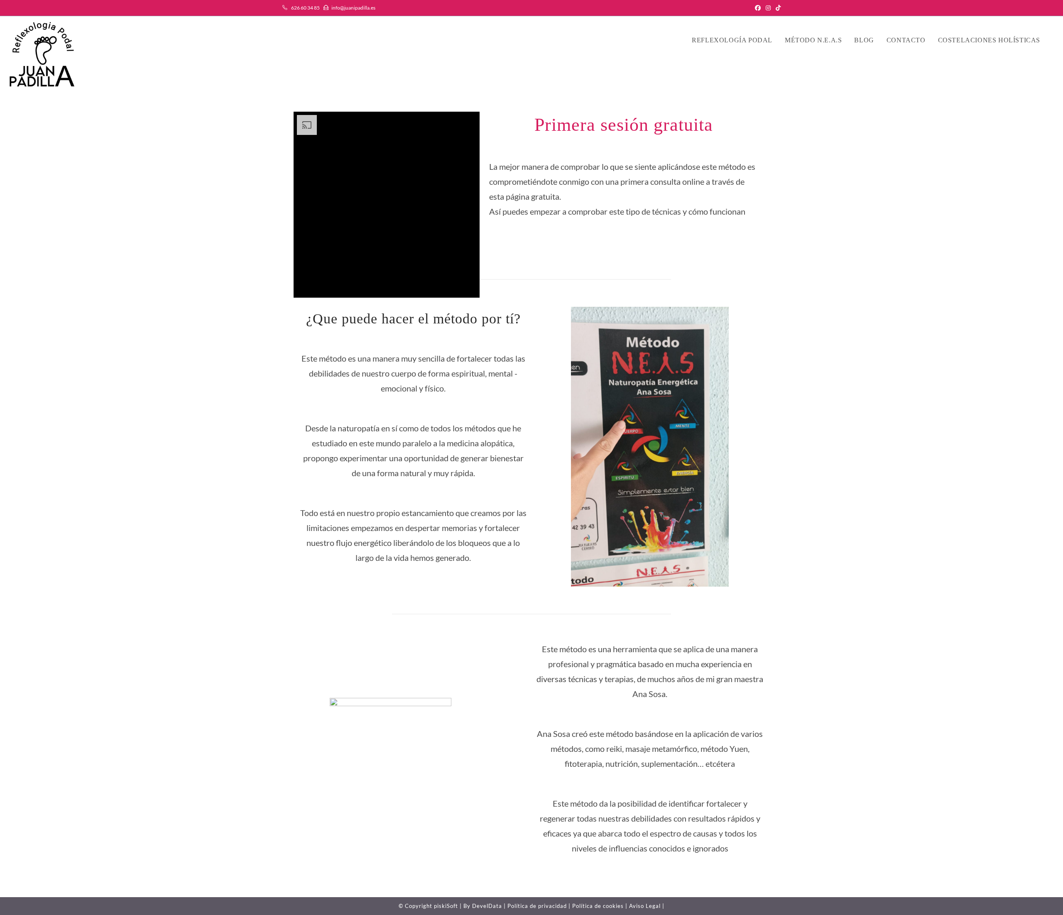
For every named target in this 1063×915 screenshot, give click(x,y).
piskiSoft (446, 906)
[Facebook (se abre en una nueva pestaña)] (757, 8)
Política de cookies (598, 906)
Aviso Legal (645, 906)
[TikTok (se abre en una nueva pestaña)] (777, 8)
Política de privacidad (537, 906)
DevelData (487, 906)
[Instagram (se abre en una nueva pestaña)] (768, 8)
